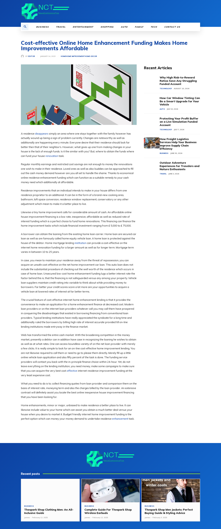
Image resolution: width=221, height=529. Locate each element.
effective (72, 370)
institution (80, 243)
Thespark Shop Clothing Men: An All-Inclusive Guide (48, 511)
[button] (25, 27)
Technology (166, 88)
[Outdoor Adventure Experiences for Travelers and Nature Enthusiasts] (152, 166)
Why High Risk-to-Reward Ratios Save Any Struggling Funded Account (178, 81)
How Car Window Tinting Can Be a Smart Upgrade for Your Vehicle (180, 101)
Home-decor (91, 56)
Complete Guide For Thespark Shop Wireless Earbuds (108, 511)
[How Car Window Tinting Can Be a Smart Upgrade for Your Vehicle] (152, 101)
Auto (162, 109)
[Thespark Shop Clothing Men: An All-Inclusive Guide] (50, 490)
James (27, 517)
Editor (31, 56)
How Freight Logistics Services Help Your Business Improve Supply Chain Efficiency (178, 144)
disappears (41, 133)
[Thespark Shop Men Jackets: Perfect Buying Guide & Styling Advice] (171, 490)
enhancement (120, 418)
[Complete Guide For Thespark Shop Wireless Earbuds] (110, 490)
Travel (163, 174)
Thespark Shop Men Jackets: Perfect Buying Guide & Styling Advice (169, 511)
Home (63, 56)
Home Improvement (75, 56)
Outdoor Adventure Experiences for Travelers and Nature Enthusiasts (180, 166)
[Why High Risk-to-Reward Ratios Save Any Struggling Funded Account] (152, 81)
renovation (51, 155)
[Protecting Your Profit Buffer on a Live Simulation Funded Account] (152, 122)
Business (164, 153)
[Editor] (23, 56)
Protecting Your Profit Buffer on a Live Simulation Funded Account (179, 122)
